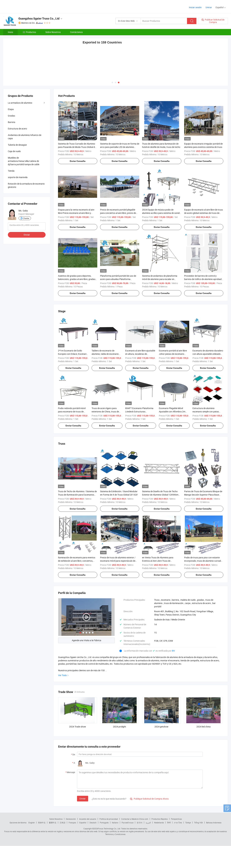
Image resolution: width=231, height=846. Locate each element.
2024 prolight (119, 726)
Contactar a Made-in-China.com (134, 818)
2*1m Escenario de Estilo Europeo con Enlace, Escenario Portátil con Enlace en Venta (73, 353)
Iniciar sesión (195, 7)
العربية (148, 822)
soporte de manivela (18, 176)
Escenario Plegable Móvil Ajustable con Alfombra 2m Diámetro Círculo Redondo (172, 411)
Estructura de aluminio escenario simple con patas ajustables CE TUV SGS (205, 411)
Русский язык (127, 822)
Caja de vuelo (14, 150)
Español (82, 822)
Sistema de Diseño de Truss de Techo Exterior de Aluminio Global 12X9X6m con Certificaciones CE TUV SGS (160, 494)
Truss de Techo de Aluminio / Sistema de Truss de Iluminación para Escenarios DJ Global (77, 494)
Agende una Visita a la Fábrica (86, 639)
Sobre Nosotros (53, 32)
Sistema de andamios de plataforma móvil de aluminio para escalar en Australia (159, 278)
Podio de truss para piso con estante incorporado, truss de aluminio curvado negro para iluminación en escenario (203, 560)
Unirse (209, 7)
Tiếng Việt (198, 822)
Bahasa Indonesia (213, 822)
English (31, 822)
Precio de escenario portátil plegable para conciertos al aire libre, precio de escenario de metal (118, 212)
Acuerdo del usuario (87, 818)
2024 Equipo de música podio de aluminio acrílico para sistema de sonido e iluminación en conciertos (161, 212)
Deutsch (93, 822)
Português (104, 822)
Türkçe (188, 822)
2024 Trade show (77, 726)
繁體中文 (52, 822)
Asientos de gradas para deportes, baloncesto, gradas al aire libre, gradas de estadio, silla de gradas (76, 278)
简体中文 (42, 822)
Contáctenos (76, 32)
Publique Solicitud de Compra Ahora (149, 798)
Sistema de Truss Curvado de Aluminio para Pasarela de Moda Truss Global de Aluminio (77, 146)
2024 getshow (161, 726)
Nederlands (159, 822)
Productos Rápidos (159, 818)
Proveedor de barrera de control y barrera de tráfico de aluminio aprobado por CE (203, 278)
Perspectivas (176, 818)
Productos (31, 32)
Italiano (115, 822)
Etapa (11, 108)
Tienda (11, 170)
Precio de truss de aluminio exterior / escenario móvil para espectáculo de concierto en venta (117, 560)
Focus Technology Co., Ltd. (109, 828)
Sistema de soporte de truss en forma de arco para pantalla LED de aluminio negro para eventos (119, 146)
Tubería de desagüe (17, 144)
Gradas (11, 115)
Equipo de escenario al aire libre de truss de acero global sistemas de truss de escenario (203, 212)
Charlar (26, 218)
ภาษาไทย (178, 822)
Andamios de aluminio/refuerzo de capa (24, 136)
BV (173, 650)
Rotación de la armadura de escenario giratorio (26, 185)
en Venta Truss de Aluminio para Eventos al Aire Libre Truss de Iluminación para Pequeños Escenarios (161, 560)
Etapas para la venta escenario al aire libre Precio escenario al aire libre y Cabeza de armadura (76, 212)
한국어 (139, 822)
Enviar (83, 798)
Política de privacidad (108, 818)
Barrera (11, 121)
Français (72, 822)
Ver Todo (62, 674)
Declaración (71, 818)
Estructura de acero (17, 128)
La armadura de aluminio (20, 102)
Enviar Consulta (77, 160)
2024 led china (203, 726)
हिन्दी (169, 822)
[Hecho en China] (23, 6)
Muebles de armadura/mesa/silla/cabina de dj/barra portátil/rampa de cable (23, 160)
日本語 (62, 822)
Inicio (10, 32)
